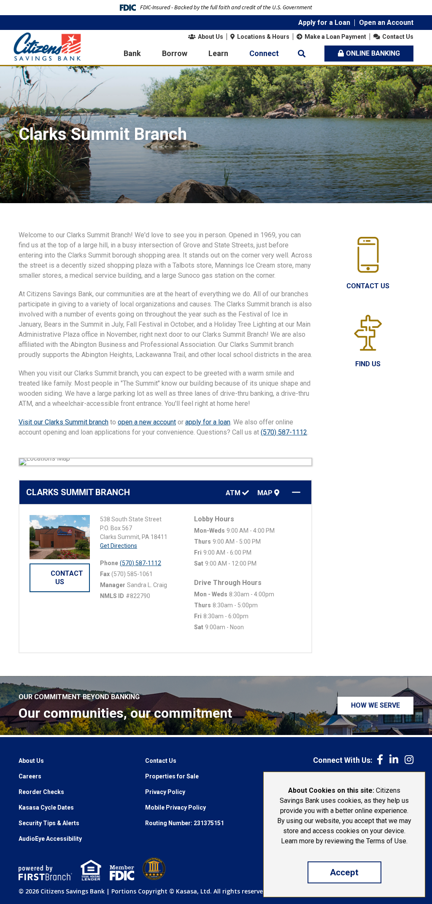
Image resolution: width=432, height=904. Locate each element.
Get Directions (118, 545)
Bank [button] (132, 53)
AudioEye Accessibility (50, 838)
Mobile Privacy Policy (175, 807)
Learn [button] (218, 53)
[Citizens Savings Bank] (47, 46)
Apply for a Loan (324, 23)
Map (265, 493)
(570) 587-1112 (284, 432)
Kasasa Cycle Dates (46, 807)
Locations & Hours (263, 36)
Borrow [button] (174, 53)
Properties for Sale (172, 776)
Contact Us (397, 36)
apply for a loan (207, 422)
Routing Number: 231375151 (184, 823)
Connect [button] (264, 53)
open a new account (147, 422)
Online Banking (373, 53)
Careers (30, 776)
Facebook (380, 759)
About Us (210, 36)
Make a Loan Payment (335, 36)
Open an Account (386, 23)
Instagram (409, 759)
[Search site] (301, 53)
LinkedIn (393, 759)
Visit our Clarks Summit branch (63, 422)
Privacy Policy (165, 792)
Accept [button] (344, 872)
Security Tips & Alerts (49, 823)
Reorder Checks (41, 792)
